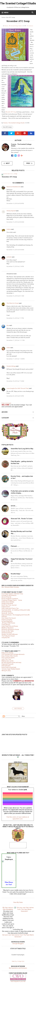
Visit (18, 961)
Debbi (8, 347)
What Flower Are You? (9, 883)
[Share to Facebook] (5, 133)
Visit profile (18, 708)
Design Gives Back (7, 603)
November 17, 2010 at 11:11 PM (15, 340)
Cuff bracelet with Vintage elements (13, 654)
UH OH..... (14, 506)
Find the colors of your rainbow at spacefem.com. (18, 818)
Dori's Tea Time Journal (9, 605)
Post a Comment (6, 403)
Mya (8, 325)
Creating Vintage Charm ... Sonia (12, 600)
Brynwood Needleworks (13, 186)
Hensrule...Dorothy (7, 613)
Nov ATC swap (7, 127)
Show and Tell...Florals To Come (21, 518)
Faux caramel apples (8, 657)
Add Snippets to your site (18, 981)
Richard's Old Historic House (10, 629)
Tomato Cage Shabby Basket (11, 669)
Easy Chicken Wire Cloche (10, 656)
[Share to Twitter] (11, 133)
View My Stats (18, 902)
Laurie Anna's (6, 624)
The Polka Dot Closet (13, 303)
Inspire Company (7, 619)
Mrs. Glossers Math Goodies (10, 587)
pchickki (9, 257)
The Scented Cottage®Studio (18, 3)
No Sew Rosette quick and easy (11, 662)
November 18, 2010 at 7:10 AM (15, 381)
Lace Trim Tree (6, 659)
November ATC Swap (9, 177)
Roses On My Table (8, 631)
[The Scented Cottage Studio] (18, 841)
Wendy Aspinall (11, 210)
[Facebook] (12, 155)
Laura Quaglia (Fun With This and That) (18, 388)
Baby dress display (7, 653)
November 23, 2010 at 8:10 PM (15, 396)
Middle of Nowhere (8, 628)
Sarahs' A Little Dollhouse (10, 634)
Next (7, 163)
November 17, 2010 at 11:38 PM (15, 359)
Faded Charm (6, 607)
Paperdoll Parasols (7, 664)
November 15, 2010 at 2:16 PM (15, 266)
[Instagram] (19, 155)
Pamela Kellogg (11, 366)
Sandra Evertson (7, 632)
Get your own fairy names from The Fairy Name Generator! (18, 936)
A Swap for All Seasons (9, 595)
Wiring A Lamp (6, 670)
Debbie (9, 229)
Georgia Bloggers (18, 943)
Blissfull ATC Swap (11, 112)
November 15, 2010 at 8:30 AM (15, 222)
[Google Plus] (22, 155)
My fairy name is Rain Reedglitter (8, 908)
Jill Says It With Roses (8, 623)
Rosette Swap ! (15, 574)
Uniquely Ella (6, 637)
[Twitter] (15, 155)
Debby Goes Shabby (8, 602)
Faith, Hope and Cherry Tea (10, 608)
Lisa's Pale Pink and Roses (10, 626)
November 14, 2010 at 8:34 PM (15, 203)
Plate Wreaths (6, 666)
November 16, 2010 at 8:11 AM (15, 296)
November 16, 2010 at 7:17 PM (15, 318)
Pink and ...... (15, 546)
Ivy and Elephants (7, 621)
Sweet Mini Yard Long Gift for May (22, 448)
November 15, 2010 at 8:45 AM (15, 249)
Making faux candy (8, 661)
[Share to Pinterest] (24, 133)
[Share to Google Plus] (18, 133)
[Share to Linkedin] (31, 133)
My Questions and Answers (18, 968)
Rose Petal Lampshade (9, 667)
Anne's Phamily (6, 597)
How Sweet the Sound (9, 618)
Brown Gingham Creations (10, 598)
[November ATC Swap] (9, 174)
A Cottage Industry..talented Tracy (12, 594)
